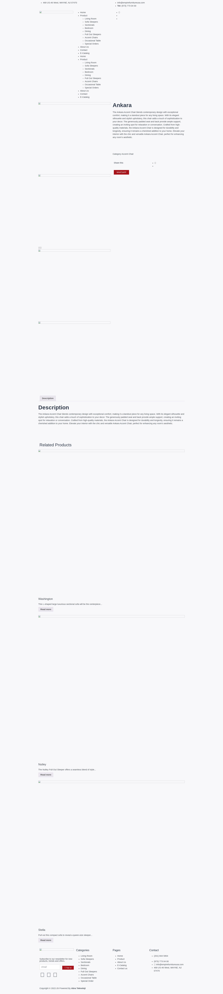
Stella (41, 929)
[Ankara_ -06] (74, 176)
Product (83, 15)
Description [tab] (48, 398)
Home (83, 12)
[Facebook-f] (42, 975)
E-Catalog (84, 53)
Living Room (90, 19)
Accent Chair (128, 154)
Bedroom (89, 28)
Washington (45, 598)
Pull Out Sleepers (93, 34)
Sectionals (89, 25)
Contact (83, 50)
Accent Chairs (91, 37)
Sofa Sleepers (91, 22)
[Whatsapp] (55, 975)
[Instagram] (49, 975)
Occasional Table (93, 40)
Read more (45, 609)
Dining (88, 31)
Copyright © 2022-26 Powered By (62, 988)
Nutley (42, 764)
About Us (84, 47)
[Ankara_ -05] (74, 104)
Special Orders (92, 44)
